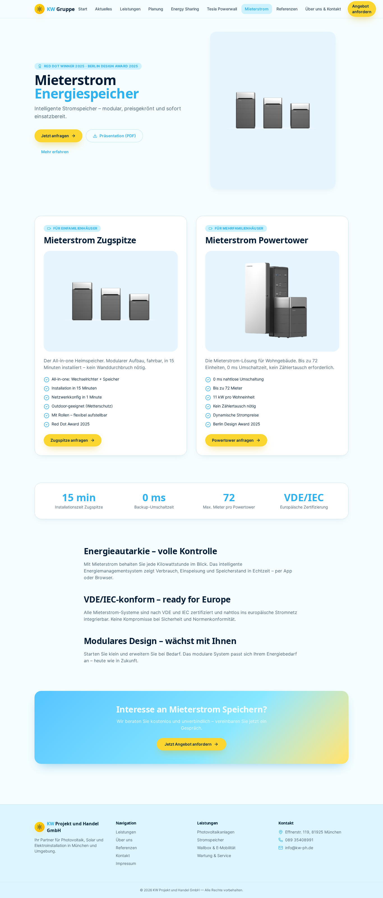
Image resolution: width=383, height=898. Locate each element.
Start (82, 8)
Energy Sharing (185, 8)
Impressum (126, 863)
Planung (155, 8)
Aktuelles (103, 8)
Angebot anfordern (362, 9)
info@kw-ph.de (299, 847)
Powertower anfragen (233, 440)
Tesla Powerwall (222, 8)
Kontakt (123, 855)
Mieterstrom (257, 8)
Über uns (124, 839)
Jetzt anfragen (55, 135)
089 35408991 (299, 839)
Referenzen (286, 8)
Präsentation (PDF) (118, 135)
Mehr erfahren (55, 151)
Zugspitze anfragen (69, 440)
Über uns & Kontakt (323, 8)
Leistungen (130, 8)
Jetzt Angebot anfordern (188, 744)
